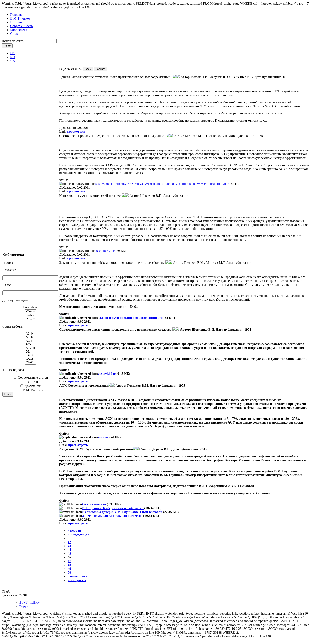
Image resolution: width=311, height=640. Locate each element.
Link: (63, 131)
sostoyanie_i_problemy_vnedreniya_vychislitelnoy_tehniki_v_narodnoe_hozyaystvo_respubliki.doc (162, 183)
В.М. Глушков (20, 18)
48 (69, 565)
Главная (16, 14)
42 (69, 542)
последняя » (77, 580)
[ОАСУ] (30, 359)
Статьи (32, 381)
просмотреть (76, 131)
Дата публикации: (268, 77)
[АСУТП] (30, 348)
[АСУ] (30, 344)
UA (12, 61)
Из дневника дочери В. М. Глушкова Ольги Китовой (122, 512)
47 (69, 561)
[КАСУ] (30, 355)
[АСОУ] (30, 337)
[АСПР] (30, 341)
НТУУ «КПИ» (29, 602)
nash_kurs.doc (105, 250)
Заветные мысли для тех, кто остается (111, 515)
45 (69, 553)
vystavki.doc (107, 373)
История (16, 22)
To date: (30, 315)
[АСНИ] (30, 334)
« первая (74, 530)
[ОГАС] (30, 362)
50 (69, 572)
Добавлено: (68, 128)
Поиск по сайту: (14, 41)
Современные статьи (32, 377)
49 (69, 568)
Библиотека (18, 30)
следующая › (77, 576)
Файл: (63, 180)
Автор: (185, 77)
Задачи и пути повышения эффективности (130, 317)
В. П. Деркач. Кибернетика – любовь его (113, 508)
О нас (14, 33)
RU (12, 57)
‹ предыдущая (78, 534)
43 (69, 546)
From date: (30, 307)
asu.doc (103, 437)
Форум (24, 606)
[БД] (30, 352)
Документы (32, 386)
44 (69, 549)
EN (12, 53)
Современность (21, 26)
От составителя (94, 504)
